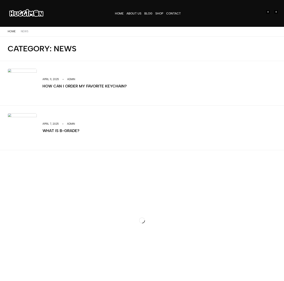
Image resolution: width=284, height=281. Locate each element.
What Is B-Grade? (61, 130)
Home (12, 31)
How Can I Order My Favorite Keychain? (85, 86)
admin (71, 79)
